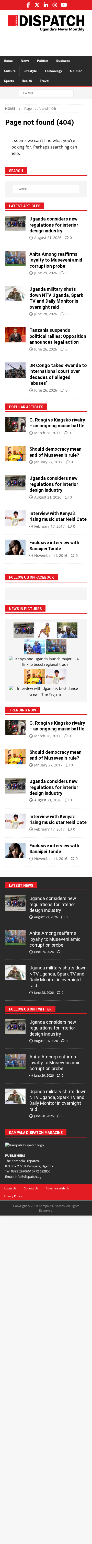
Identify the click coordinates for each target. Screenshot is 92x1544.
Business (63, 61)
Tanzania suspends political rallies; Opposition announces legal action (57, 336)
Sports (9, 81)
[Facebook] (28, 5)
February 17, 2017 (49, 526)
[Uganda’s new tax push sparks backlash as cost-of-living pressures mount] (34, 646)
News (25, 61)
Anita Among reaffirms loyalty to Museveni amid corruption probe (55, 260)
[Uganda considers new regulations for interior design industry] (15, 223)
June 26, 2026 (45, 349)
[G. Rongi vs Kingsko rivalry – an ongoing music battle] (15, 424)
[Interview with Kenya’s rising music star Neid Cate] (15, 518)
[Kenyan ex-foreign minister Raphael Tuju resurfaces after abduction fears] (67, 630)
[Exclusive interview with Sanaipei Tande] (15, 547)
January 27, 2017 (48, 461)
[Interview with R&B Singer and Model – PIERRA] (45, 630)
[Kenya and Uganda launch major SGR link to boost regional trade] (45, 662)
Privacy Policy (13, 1196)
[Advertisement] (48, 42)
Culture (10, 71)
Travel (44, 81)
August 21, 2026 (47, 237)
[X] (37, 5)
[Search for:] (46, 92)
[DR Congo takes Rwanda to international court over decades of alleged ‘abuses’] (15, 370)
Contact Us (31, 1188)
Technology (53, 71)
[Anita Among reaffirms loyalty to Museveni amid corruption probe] (15, 258)
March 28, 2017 (47, 432)
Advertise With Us (57, 1188)
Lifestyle (30, 71)
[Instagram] (55, 5)
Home (8, 61)
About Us (10, 1188)
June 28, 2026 (45, 313)
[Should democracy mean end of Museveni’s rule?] (15, 453)
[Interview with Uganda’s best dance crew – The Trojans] (45, 691)
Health (27, 81)
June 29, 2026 (45, 272)
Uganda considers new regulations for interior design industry (53, 224)
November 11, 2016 (50, 555)
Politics (42, 61)
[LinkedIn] (46, 5)
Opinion (76, 71)
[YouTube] (64, 5)
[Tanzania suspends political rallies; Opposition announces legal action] (15, 334)
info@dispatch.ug (28, 1176)
